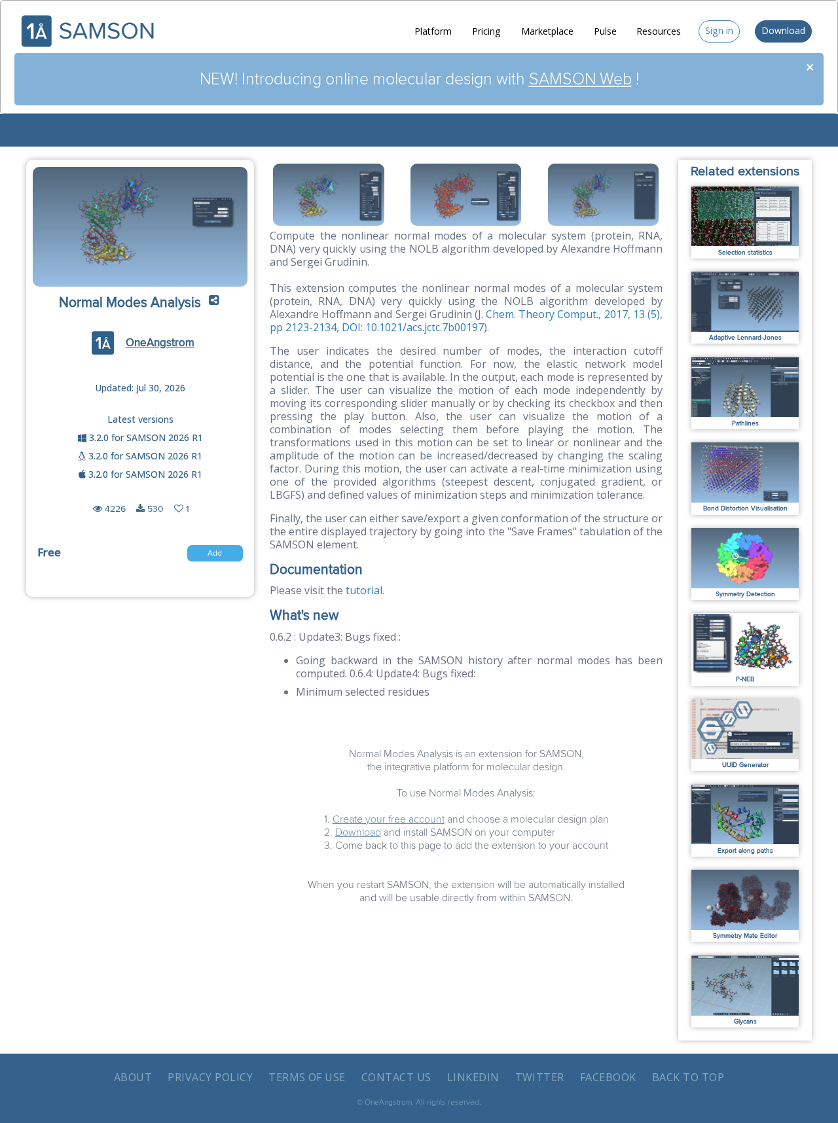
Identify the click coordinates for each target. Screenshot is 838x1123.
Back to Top (688, 1077)
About (133, 1077)
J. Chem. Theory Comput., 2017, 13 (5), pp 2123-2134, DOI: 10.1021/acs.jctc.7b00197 (466, 320)
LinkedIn (473, 1077)
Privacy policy (210, 1077)
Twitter (539, 1077)
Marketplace (547, 31)
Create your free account (389, 819)
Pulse (605, 31)
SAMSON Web (580, 79)
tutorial (364, 590)
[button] (214, 303)
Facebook (608, 1077)
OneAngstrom (160, 342)
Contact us (396, 1077)
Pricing (486, 31)
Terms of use (307, 1077)
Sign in (719, 30)
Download (783, 30)
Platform (433, 31)
